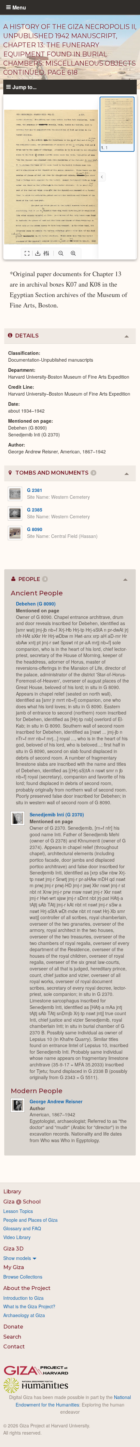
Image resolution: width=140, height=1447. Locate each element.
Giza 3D (13, 1249)
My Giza (13, 1267)
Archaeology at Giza (24, 1315)
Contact (14, 1347)
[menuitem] (70, 1258)
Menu (19, 7)
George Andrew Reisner (56, 1101)
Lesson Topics (18, 1211)
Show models (17, 1258)
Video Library (17, 1237)
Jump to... (24, 87)
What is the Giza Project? (29, 1306)
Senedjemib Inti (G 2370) (57, 814)
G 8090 (34, 529)
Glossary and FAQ (22, 1228)
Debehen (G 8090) (36, 603)
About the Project (26, 1288)
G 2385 (34, 509)
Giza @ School (22, 1202)
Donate (13, 1327)
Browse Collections (22, 1276)
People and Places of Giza (30, 1220)
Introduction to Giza (23, 1298)
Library (12, 1191)
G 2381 (34, 490)
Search (12, 1337)
